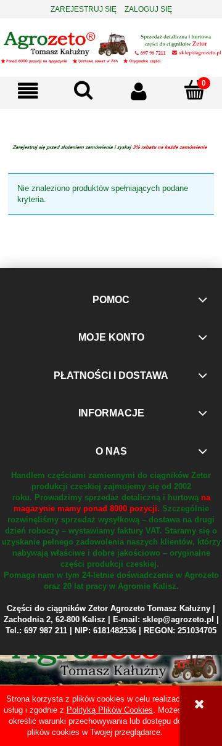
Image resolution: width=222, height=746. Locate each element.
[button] (28, 91)
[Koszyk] (194, 90)
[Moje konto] (138, 91)
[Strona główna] (111, 46)
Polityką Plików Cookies (110, 710)
